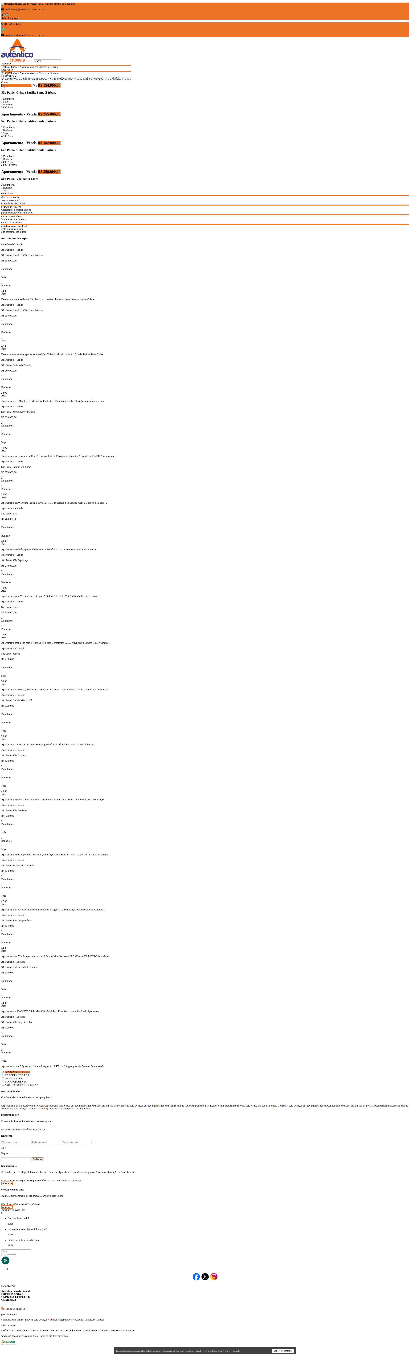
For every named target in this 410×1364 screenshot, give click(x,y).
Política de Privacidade (231, 1351)
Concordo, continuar (283, 1351)
